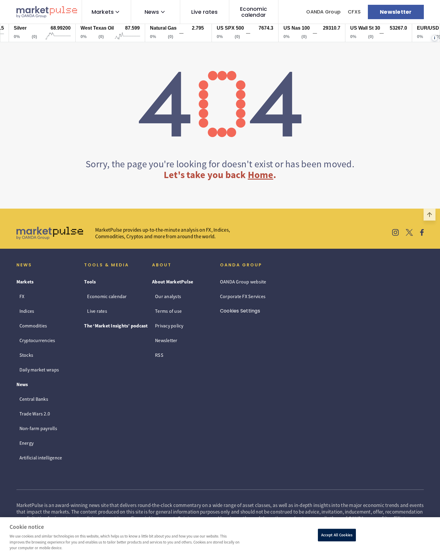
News (152, 12)
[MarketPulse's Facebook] (422, 233)
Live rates (204, 12)
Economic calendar (253, 12)
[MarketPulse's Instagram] (395, 233)
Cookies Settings (240, 311)
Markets (103, 12)
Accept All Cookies (337, 535)
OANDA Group (323, 11)
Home (260, 175)
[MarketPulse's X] (409, 233)
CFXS (354, 11)
